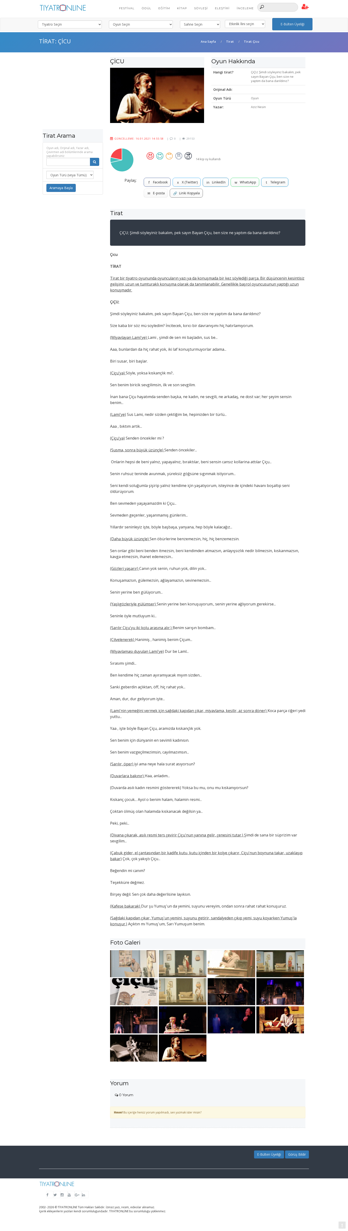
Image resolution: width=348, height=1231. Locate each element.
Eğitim (164, 8)
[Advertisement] (73, 96)
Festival (126, 8)
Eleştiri (222, 8)
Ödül (146, 8)
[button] (305, 7)
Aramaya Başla (61, 188)
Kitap (182, 8)
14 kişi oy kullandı (208, 159)
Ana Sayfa (208, 41)
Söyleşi (201, 8)
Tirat (230, 41)
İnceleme (245, 8)
